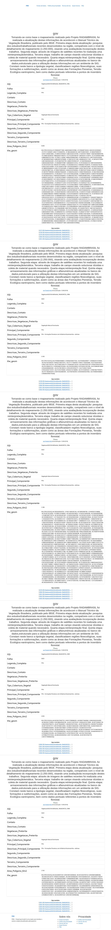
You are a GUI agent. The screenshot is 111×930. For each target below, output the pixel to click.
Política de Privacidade (84, 920)
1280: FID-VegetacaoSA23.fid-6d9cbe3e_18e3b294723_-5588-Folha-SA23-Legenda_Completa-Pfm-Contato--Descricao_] (55, 237)
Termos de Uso (66, 6)
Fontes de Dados (41, 6)
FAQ (82, 6)
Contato (80, 923)
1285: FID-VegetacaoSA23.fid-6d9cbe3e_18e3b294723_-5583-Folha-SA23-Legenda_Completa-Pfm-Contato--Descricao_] (55, 911)
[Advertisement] (55, 20)
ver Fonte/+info (47, 80)
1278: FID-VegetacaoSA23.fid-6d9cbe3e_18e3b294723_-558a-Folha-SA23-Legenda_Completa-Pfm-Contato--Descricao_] (55, 232)
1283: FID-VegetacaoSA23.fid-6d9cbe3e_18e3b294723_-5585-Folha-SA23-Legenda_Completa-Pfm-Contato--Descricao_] (55, 598)
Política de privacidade (54, 6)
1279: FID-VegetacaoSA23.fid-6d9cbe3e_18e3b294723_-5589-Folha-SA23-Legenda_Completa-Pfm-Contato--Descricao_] (55, 234)
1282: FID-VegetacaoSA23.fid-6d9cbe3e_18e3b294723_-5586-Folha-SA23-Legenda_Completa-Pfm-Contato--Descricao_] (55, 389)
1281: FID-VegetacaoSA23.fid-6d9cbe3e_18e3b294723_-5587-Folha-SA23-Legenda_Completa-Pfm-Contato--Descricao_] (55, 239)
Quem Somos (76, 6)
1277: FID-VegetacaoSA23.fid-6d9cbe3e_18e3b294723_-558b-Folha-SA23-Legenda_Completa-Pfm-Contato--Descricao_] (55, 230)
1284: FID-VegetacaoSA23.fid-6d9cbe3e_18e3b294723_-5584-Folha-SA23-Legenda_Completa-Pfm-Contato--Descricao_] (55, 753)
